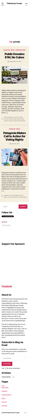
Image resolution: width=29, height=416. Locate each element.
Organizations (20, 50)
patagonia (17, 195)
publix (15, 119)
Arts (3, 385)
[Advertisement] (14, 25)
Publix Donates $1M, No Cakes (14, 55)
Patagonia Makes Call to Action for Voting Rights (14, 136)
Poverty (4, 402)
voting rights (22, 197)
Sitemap (4, 406)
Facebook (7, 286)
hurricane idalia (8, 119)
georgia (10, 117)
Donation (7, 50)
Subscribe (7, 364)
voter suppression (13, 197)
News (13, 50)
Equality (4, 391)
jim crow (11, 195)
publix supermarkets (19, 121)
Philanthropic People (14, 3)
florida (6, 117)
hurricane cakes (17, 117)
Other (3, 398)
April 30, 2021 (15, 143)
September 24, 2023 (15, 61)
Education (5, 387)
